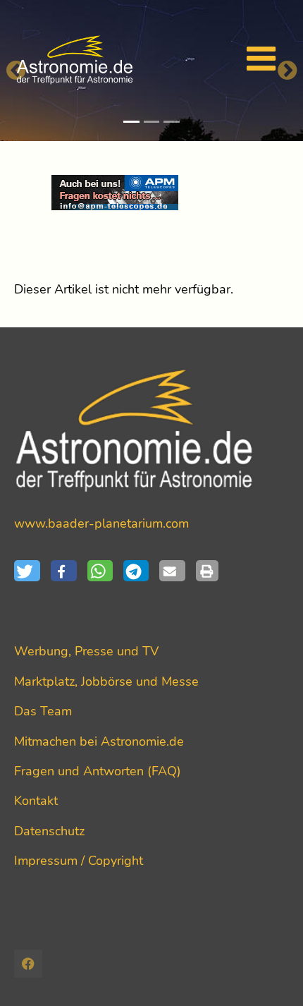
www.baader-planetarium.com (101, 523)
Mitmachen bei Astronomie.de (99, 741)
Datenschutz (49, 831)
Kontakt (36, 800)
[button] (32, 570)
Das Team (43, 711)
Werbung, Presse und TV (86, 651)
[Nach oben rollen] (270, 973)
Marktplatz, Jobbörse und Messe (106, 681)
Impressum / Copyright (78, 860)
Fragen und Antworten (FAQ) (97, 771)
